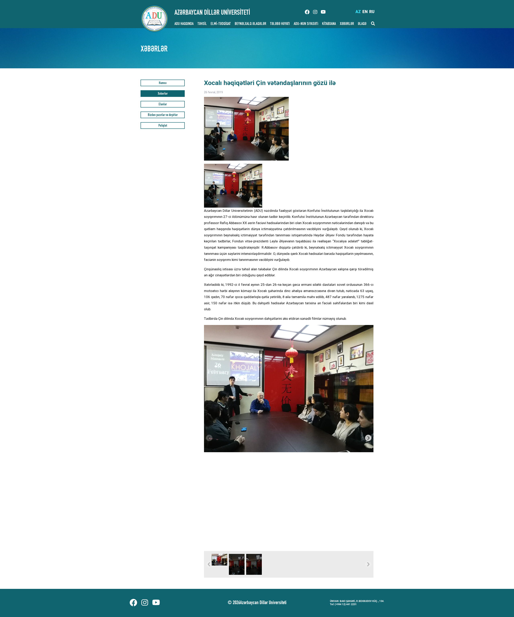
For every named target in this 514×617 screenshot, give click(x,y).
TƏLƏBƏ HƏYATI (280, 24)
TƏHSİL (202, 24)
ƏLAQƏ (362, 24)
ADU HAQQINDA (184, 24)
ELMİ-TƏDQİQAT (221, 24)
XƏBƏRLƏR (347, 24)
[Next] (368, 438)
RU (371, 11)
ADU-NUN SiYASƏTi (306, 24)
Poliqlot (162, 126)
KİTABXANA (329, 24)
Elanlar (163, 104)
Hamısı (162, 83)
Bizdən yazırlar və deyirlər (163, 115)
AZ (358, 11)
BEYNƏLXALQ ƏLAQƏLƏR (250, 24)
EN (365, 11)
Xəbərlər (163, 94)
